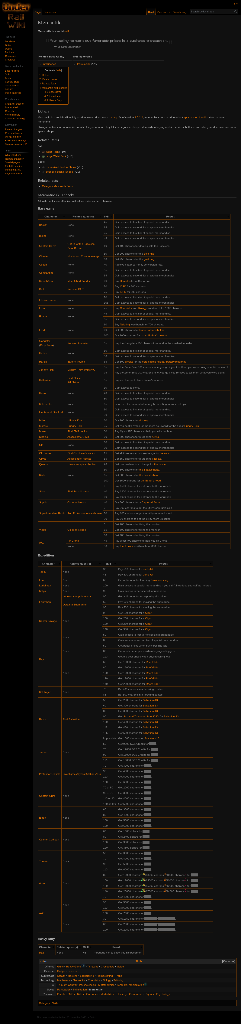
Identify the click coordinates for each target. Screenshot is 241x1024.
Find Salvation (71, 719)
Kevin (42, 393)
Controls (9, 111)
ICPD (123, 286)
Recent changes (13, 129)
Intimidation (80, 989)
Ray (41, 659)
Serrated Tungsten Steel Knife (141, 716)
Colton (43, 264)
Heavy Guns (73, 966)
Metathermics (106, 984)
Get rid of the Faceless (81, 243)
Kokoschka (45, 404)
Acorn (152, 743)
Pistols (61, 994)
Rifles (80, 994)
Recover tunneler (77, 343)
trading (113, 117)
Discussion (50, 12)
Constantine (46, 272)
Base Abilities (12, 71)
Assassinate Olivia (78, 436)
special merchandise (196, 117)
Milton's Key (74, 420)
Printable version (13, 166)
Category (44, 1003)
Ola (41, 444)
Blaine (43, 235)
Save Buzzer (74, 248)
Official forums (12, 136)
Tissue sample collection (81, 464)
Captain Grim (47, 795)
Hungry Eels (74, 425)
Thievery (121, 994)
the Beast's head (149, 469)
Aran (42, 883)
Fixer (42, 308)
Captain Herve (47, 245)
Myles (42, 431)
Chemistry (126, 308)
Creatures (10, 59)
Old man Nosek (76, 502)
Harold (43, 361)
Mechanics (63, 980)
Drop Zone (46, 345)
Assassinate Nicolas (79, 458)
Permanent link (13, 169)
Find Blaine (74, 378)
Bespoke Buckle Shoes (59, 171)
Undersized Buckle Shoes (61, 167)
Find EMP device (77, 431)
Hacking (73, 975)
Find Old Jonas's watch (81, 453)
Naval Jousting (159, 580)
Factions (9, 52)
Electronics (126, 546)
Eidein (43, 817)
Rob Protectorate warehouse (84, 513)
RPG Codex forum (14, 140)
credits (129, 361)
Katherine (45, 380)
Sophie (43, 502)
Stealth (61, 975)
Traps (118, 975)
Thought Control (67, 984)
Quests (8, 48)
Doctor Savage (48, 620)
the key (143, 420)
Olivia (155, 436)
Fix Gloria (73, 540)
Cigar (148, 612)
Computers (135, 994)
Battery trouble (76, 361)
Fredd (42, 329)
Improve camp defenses (77, 596)
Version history (12, 114)
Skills (139, 961)
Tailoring (125, 324)
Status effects (12, 85)
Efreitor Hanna (47, 300)
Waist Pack (52, 151)
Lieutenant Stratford (51, 412)
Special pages (12, 162)
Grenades (92, 994)
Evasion (72, 971)
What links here (13, 155)
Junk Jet (148, 569)
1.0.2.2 (139, 117)
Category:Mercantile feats (57, 186)
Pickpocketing (104, 975)
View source (163, 12)
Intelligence (49, 63)
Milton (42, 420)
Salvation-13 (150, 700)
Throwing (92, 966)
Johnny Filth (46, 369)
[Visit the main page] (17, 15)
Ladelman (45, 585)
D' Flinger (45, 691)
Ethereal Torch (166, 918)
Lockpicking (87, 975)
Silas (42, 491)
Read (151, 12)
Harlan (43, 353)
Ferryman (45, 601)
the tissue (160, 464)
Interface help (12, 107)
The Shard (150, 918)
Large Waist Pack (56, 156)
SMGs (71, 994)
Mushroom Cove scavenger (83, 256)
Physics (149, 994)
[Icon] (43, 151)
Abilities (9, 89)
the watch (165, 453)
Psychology (163, 994)
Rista (42, 475)
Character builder (14, 118)
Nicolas (43, 436)
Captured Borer (151, 502)
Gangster (44, 340)
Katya (42, 590)
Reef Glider (152, 662)
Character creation (14, 104)
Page (38, 12)
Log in (235, 3)
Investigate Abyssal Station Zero (82, 773)
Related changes (14, 159)
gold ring (149, 253)
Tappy (42, 571)
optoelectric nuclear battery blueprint (164, 361)
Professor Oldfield (49, 773)
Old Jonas (45, 453)
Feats (8, 78)
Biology (142, 308)
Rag (41, 952)
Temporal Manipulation (130, 984)
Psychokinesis (87, 984)
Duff (41, 289)
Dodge (61, 971)
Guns (60, 966)
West (42, 543)
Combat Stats (12, 81)
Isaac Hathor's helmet (152, 329)
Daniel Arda (46, 280)
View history (180, 12)
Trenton (43, 861)
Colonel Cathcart (49, 839)
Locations (10, 41)
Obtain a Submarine (75, 604)
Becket (43, 224)
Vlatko (43, 529)
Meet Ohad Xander (78, 280)
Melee (120, 966)
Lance (43, 580)
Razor (42, 719)
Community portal (14, 133)
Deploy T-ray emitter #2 (81, 369)
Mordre (43, 425)
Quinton (44, 464)
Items (8, 45)
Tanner (43, 752)
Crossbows (107, 966)
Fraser (43, 316)
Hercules (125, 280)
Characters (10, 56)
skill (66, 31)
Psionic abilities (13, 93)
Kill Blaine (73, 382)
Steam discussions (14, 144)
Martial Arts (107, 994)
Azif (41, 913)
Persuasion (84, 63)
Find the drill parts (78, 491)
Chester (44, 256)
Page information (14, 173)
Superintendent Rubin (52, 513)
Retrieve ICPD (75, 289)
